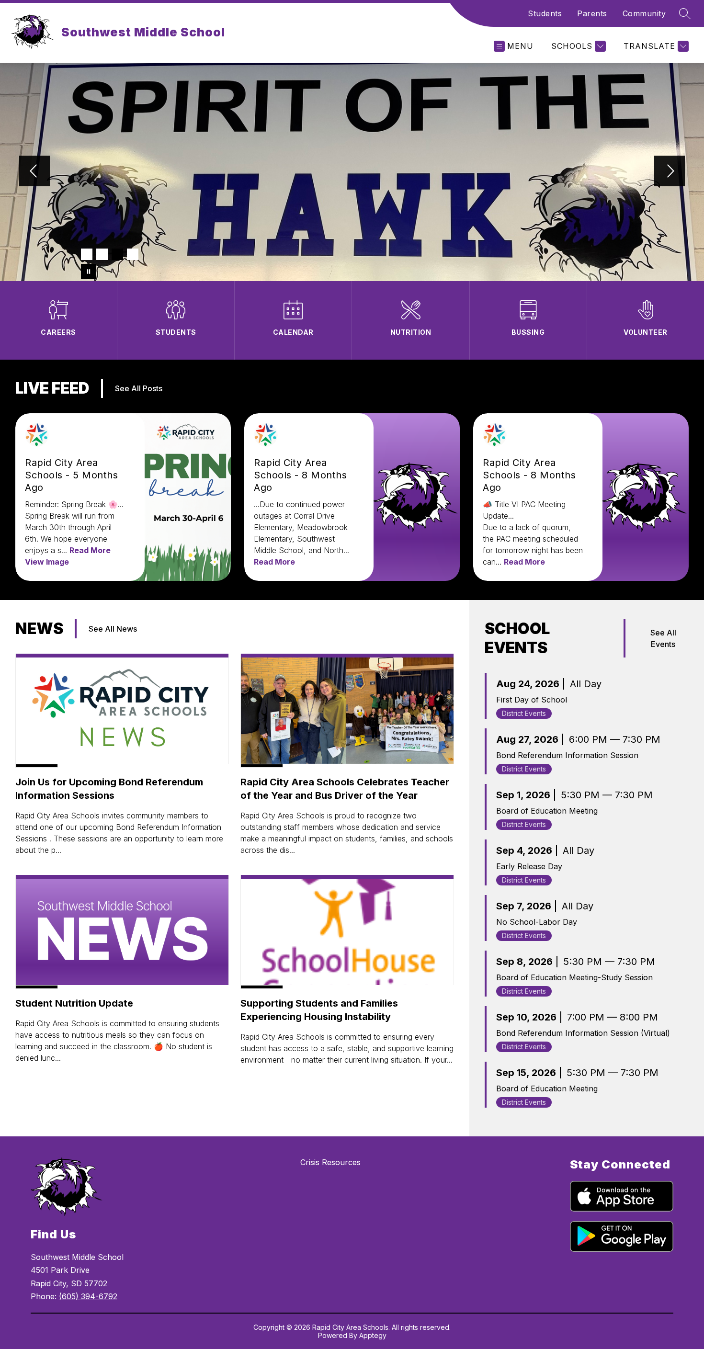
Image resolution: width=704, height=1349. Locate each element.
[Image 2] (102, 254)
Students (545, 13)
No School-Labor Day (536, 922)
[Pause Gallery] (88, 271)
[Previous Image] (34, 172)
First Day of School (531, 699)
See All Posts (138, 388)
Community (644, 13)
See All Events (663, 638)
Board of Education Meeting (547, 811)
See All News (113, 629)
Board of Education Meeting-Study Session (574, 977)
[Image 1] (86, 254)
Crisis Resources (330, 1162)
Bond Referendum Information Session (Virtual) (583, 1033)
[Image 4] (132, 254)
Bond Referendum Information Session (567, 755)
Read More (90, 550)
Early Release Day (529, 866)
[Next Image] (669, 172)
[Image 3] (117, 254)
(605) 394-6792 (88, 1296)
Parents (592, 13)
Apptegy (372, 1335)
